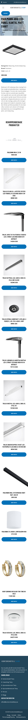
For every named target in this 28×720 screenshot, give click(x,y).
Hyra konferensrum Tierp (10, 688)
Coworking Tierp (7, 682)
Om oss (5, 692)
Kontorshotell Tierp (8, 679)
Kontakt (14, 715)
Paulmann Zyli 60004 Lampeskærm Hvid (14, 532)
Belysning (11, 66)
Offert (5, 13)
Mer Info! (14, 80)
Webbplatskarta (21, 717)
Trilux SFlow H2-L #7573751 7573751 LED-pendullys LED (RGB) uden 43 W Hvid (14, 193)
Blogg (4, 695)
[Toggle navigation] (3, 7)
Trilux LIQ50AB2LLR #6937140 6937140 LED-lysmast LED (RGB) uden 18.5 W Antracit (14, 362)
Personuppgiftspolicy (8, 717)
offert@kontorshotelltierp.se (20, 2)
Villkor (19, 715)
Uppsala (5, 2)
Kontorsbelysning (20, 66)
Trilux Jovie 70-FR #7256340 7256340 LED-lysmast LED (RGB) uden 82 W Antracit (14, 237)
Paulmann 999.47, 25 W (14, 152)
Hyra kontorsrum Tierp (9, 685)
